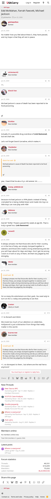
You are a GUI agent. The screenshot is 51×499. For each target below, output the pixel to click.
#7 (49, 219)
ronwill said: (7, 275)
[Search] (48, 2)
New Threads (7, 384)
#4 (49, 130)
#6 (49, 196)
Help (37, 497)
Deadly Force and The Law (14, 409)
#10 (48, 313)
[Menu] (3, 2)
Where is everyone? (13, 412)
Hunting (8, 424)
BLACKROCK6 (44, 471)
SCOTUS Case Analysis (14, 396)
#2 (49, 81)
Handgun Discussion (12, 393)
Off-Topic (8, 417)
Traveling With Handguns (14, 401)
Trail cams (9, 420)
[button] (2, 493)
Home (42, 497)
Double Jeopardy (11, 404)
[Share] (45, 30)
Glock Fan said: (8, 160)
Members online (9, 430)
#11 (48, 341)
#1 (49, 31)
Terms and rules (16, 497)
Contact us (5, 497)
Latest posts (6, 444)
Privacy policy (28, 497)
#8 (49, 240)
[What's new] (43, 2)
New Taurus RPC (11, 388)
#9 (49, 270)
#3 (49, 99)
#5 (49, 156)
